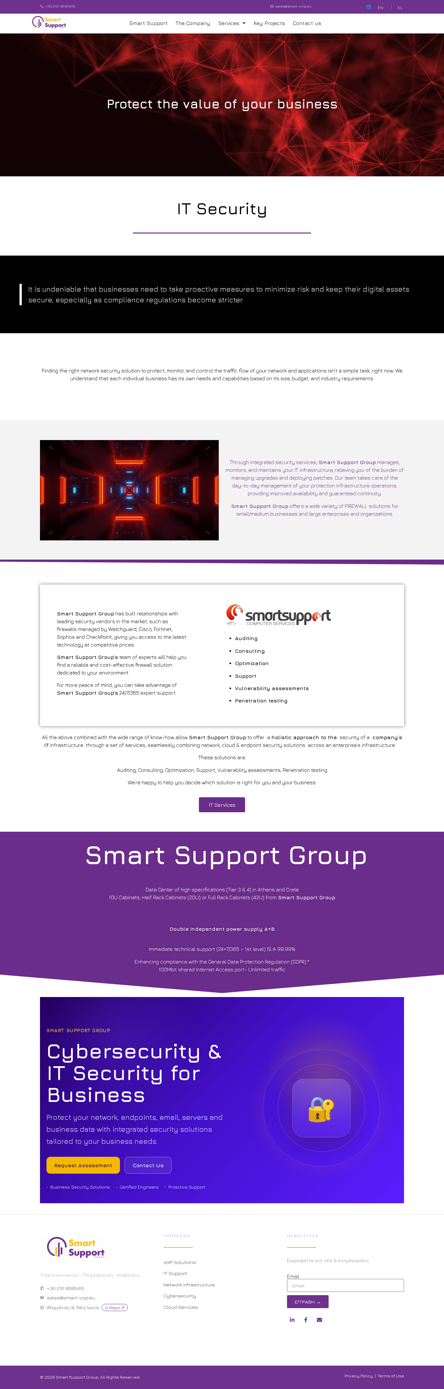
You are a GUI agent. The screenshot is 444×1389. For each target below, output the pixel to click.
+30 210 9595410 (60, 6)
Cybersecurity (179, 1295)
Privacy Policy (359, 1375)
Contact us (307, 23)
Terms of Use (391, 1375)
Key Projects (269, 23)
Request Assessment (83, 1165)
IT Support (175, 1273)
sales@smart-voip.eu (293, 6)
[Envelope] (319, 1320)
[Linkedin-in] (292, 1320)
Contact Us (148, 1165)
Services (228, 23)
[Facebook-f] (306, 1320)
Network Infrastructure (189, 1284)
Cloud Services (180, 1307)
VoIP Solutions (179, 1262)
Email (293, 1276)
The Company (193, 23)
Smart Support (148, 23)
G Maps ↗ (114, 1307)
